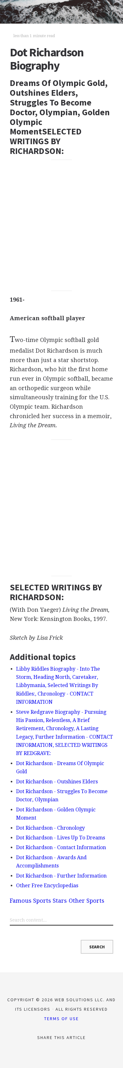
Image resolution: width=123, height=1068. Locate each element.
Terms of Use (61, 1018)
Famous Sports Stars (38, 900)
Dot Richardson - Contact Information (61, 847)
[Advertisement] (61, 225)
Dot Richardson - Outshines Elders (57, 782)
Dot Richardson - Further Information (61, 876)
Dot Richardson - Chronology (50, 828)
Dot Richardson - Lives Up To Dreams (60, 838)
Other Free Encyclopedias (47, 886)
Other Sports (86, 900)
